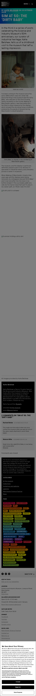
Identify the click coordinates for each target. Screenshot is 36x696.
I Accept (18, 682)
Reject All (18, 687)
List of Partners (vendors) (9, 677)
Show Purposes (18, 692)
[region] (18, 668)
